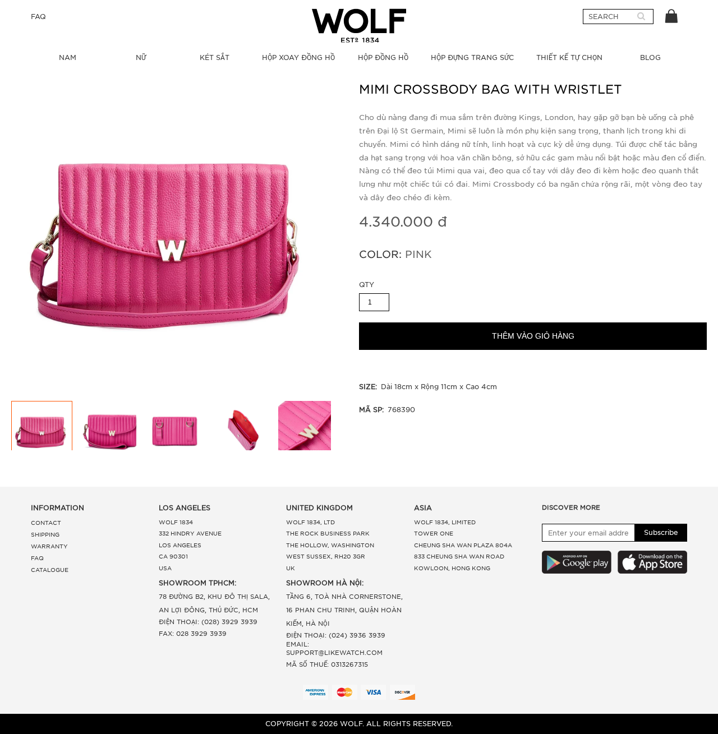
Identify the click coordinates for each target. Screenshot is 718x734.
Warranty (49, 546)
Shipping (45, 534)
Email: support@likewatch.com (334, 648)
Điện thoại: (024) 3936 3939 (335, 635)
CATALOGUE (49, 569)
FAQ (38, 16)
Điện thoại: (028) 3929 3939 (208, 622)
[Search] (641, 17)
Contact (46, 522)
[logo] (359, 25)
